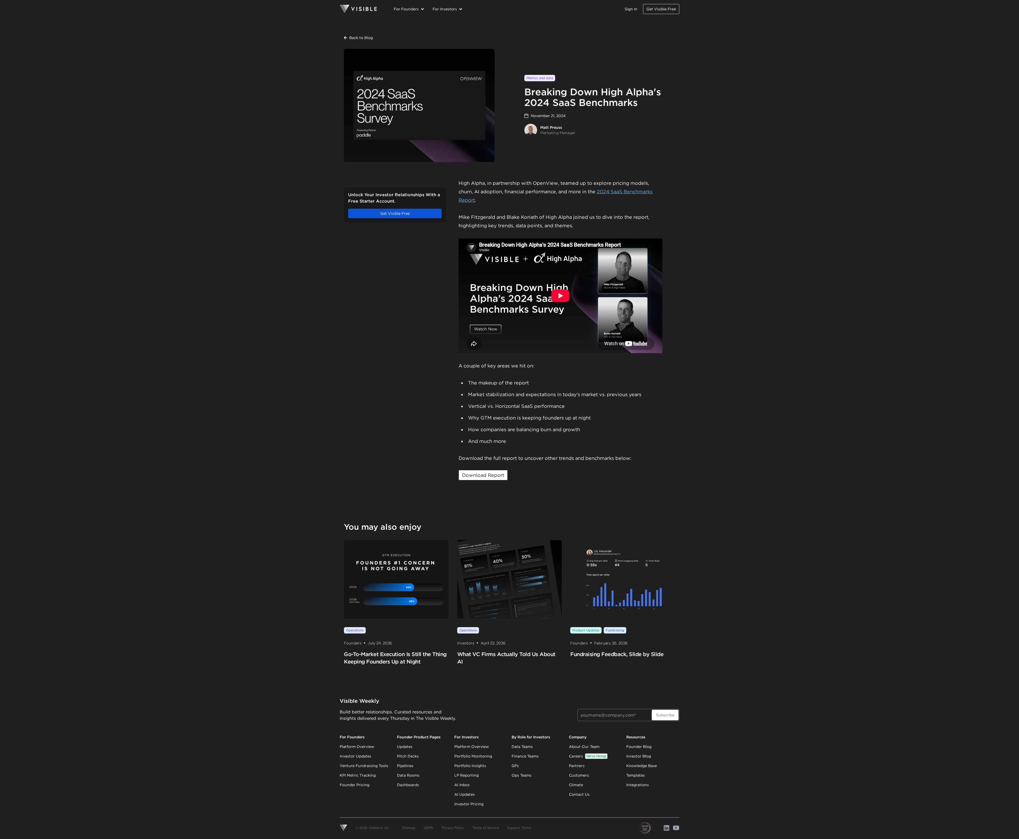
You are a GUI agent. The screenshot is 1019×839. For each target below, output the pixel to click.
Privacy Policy (453, 828)
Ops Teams (522, 775)
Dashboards (408, 785)
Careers (587, 756)
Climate (576, 785)
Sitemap (408, 828)
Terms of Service (485, 828)
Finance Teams (525, 756)
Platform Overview (357, 746)
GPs (515, 766)
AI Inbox (462, 785)
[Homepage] (358, 9)
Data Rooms (408, 775)
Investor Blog (638, 756)
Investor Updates (355, 756)
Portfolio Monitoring (473, 756)
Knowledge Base (641, 766)
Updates (404, 746)
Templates (635, 775)
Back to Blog (361, 38)
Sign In (631, 9)
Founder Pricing (354, 785)
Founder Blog (638, 746)
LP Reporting (466, 775)
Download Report (483, 475)
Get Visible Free (661, 9)
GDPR (428, 828)
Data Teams (522, 746)
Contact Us (579, 794)
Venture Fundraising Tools (364, 766)
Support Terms (519, 828)
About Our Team (584, 746)
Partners (577, 766)
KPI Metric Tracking (358, 775)
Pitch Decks (408, 756)
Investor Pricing (468, 804)
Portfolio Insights (470, 766)
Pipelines (405, 766)
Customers (579, 775)
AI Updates (464, 794)
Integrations (637, 785)
